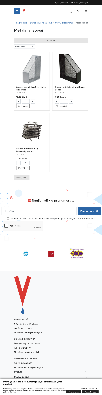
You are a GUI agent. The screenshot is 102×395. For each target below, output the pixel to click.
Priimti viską (73, 392)
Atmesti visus (90, 392)
